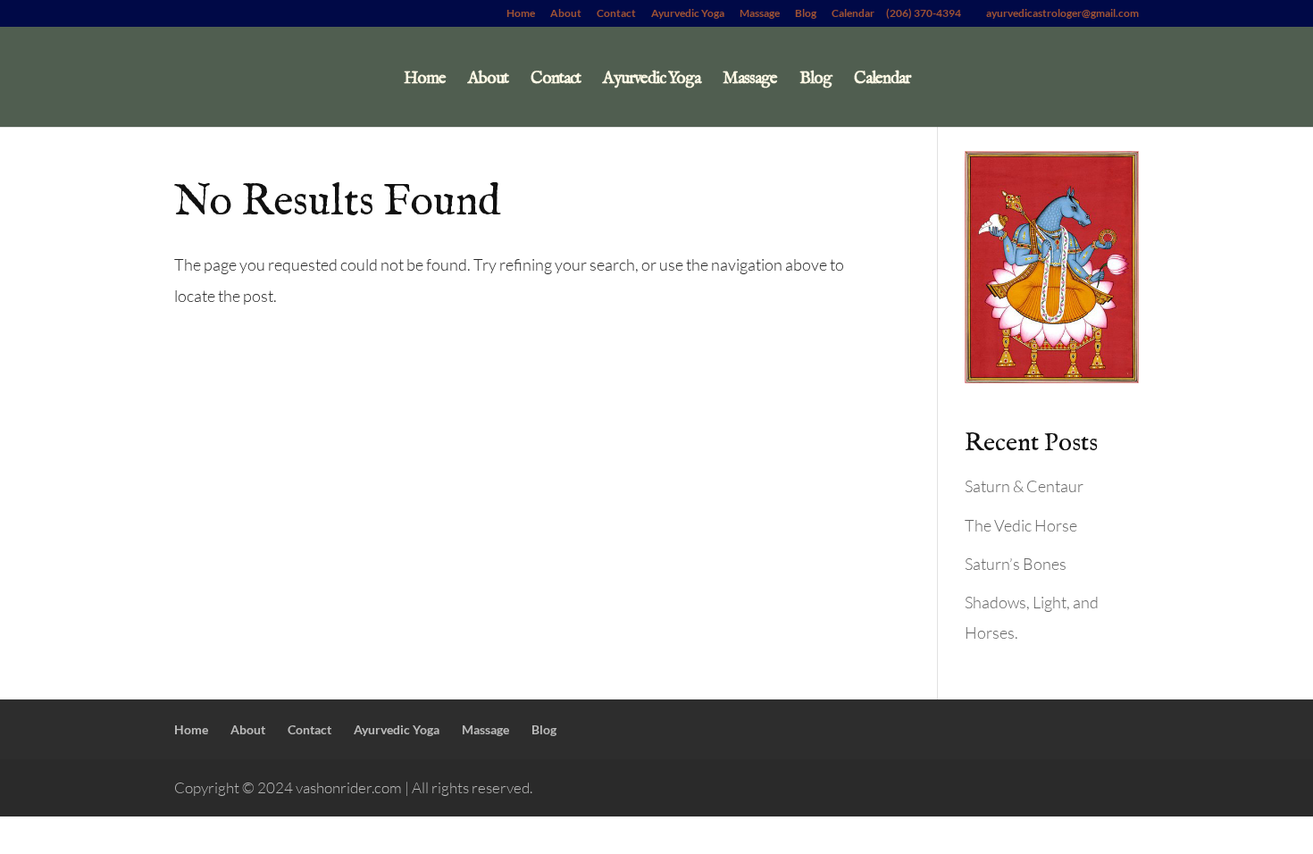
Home (520, 14)
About (565, 14)
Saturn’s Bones (1015, 564)
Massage (760, 14)
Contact (616, 14)
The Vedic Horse (1021, 525)
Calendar (853, 14)
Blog (805, 14)
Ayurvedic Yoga (687, 14)
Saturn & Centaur (1024, 486)
